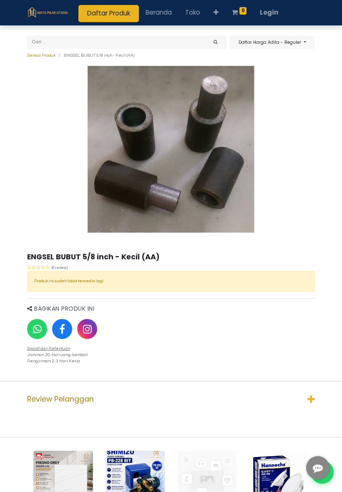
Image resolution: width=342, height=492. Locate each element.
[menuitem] (159, 13)
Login (269, 12)
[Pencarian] (215, 42)
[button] (216, 13)
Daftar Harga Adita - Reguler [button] (270, 42)
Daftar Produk (108, 13)
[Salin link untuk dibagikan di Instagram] (87, 329)
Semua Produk (41, 55)
